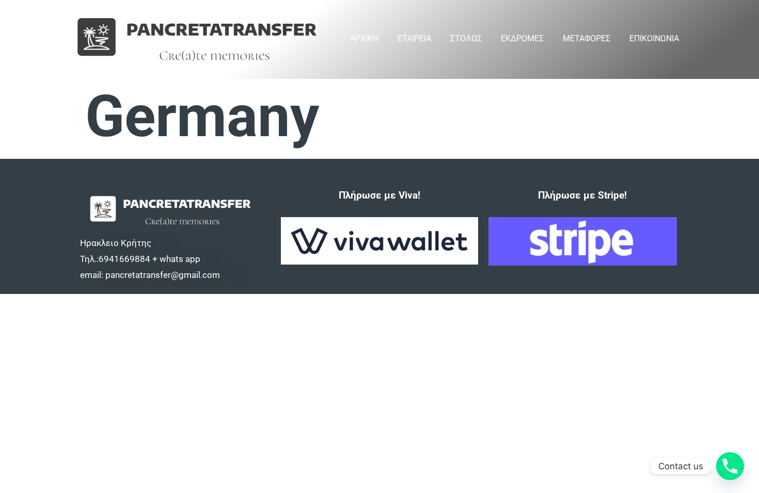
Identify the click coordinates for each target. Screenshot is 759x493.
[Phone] (730, 466)
